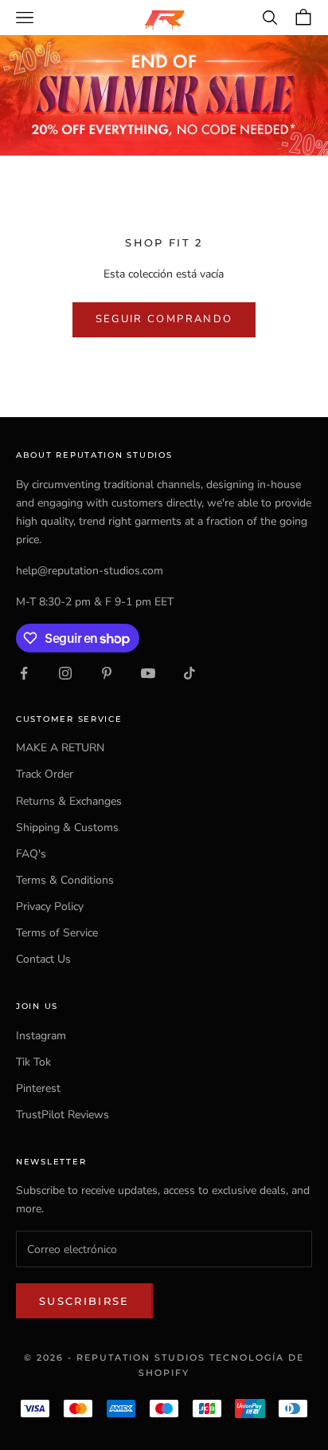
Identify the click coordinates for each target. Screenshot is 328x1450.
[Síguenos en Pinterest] (107, 673)
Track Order (44, 774)
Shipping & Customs (67, 827)
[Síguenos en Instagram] (65, 673)
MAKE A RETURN (60, 747)
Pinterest (38, 1088)
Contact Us (43, 959)
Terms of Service (57, 932)
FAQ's (31, 853)
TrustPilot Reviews (62, 1114)
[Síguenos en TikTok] (189, 673)
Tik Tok (33, 1062)
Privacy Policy (50, 906)
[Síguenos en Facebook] (24, 673)
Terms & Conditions (65, 880)
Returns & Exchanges (69, 801)
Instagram (41, 1035)
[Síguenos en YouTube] (148, 673)
